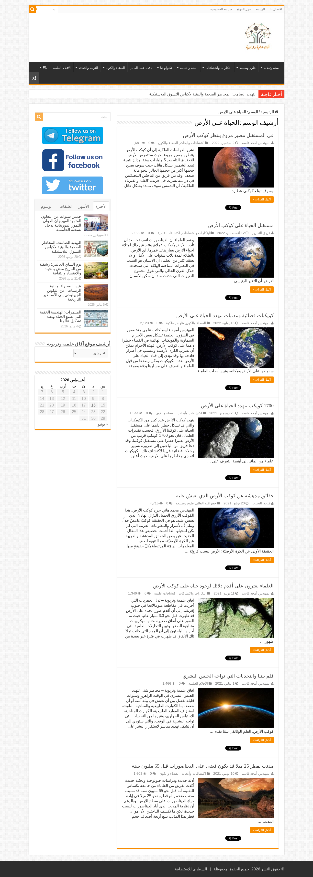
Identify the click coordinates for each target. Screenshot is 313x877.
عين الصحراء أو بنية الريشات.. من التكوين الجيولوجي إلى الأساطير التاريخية (62, 292)
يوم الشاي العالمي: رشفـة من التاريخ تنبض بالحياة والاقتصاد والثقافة (60, 268)
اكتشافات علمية (168, 233)
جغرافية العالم (206, 503)
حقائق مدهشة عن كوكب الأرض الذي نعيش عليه (225, 495)
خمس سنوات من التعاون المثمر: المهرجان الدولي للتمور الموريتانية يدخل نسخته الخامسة (61, 223)
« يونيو (103, 424)
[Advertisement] (122, 29)
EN (45, 68)
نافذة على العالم (141, 68)
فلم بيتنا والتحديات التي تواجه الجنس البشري (228, 676)
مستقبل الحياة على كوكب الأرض (241, 225)
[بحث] (32, 9)
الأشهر (83, 206)
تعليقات (65, 206)
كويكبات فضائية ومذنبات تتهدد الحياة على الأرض (225, 315)
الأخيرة (101, 206)
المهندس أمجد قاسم (256, 143)
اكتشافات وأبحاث (192, 143)
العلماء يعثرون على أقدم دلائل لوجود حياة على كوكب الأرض (213, 585)
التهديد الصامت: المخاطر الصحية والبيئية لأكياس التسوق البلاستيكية (203, 94)
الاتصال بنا (276, 9)
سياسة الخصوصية (221, 9)
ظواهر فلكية (175, 323)
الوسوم (47, 206)
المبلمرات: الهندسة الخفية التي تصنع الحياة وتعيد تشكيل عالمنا (60, 316)
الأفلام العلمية (62, 68)
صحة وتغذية (271, 68)
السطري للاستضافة (191, 869)
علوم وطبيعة (247, 68)
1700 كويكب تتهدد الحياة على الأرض (237, 405)
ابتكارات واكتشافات (218, 68)
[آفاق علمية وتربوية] (259, 36)
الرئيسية (267, 112)
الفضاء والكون (115, 68)
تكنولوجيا (166, 68)
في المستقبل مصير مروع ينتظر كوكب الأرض (228, 135)
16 (93, 405)
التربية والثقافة (88, 68)
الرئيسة (260, 9)
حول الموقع (244, 9)
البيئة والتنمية (189, 68)
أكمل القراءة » (262, 199)
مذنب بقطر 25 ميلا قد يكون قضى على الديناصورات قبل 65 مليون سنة (203, 766)
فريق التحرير (261, 233)
